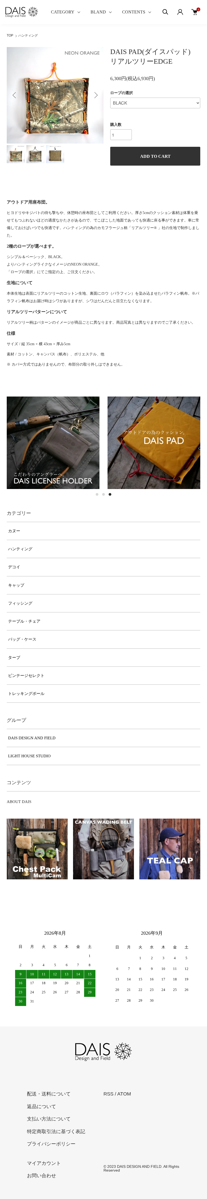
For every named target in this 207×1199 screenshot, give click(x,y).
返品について (41, 1106)
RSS (108, 1094)
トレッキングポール (26, 693)
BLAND (98, 12)
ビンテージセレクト (26, 675)
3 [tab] (110, 494)
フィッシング (20, 603)
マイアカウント (44, 1163)
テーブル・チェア (24, 621)
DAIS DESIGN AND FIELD (32, 738)
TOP (10, 35)
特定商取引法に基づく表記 (56, 1131)
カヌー (14, 531)
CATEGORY (62, 12)
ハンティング (28, 35)
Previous (15, 95)
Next (95, 95)
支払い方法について (49, 1119)
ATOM (124, 1094)
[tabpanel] (53, 443)
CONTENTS (133, 12)
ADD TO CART (155, 156)
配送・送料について (49, 1094)
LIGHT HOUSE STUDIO (29, 756)
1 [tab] (97, 494)
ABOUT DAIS (19, 802)
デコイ (14, 567)
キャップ (16, 585)
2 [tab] (103, 494)
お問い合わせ (41, 1175)
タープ (14, 657)
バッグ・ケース (22, 639)
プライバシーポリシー (51, 1144)
